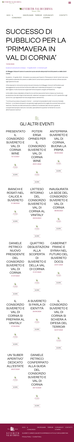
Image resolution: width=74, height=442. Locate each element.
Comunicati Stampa (48, 16)
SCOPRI (15, 174)
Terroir (38, 15)
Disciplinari (28, 15)
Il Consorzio (16, 16)
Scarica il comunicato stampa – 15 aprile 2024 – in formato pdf (26, 68)
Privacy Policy (26, 436)
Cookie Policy (36, 436)
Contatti (63, 15)
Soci (8, 15)
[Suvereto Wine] (36, 10)
